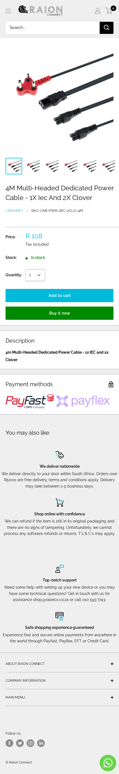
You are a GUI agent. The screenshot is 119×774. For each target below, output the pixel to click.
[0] (108, 10)
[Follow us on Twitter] (20, 743)
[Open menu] (8, 11)
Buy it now (59, 313)
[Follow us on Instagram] (30, 743)
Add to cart (59, 295)
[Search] (106, 28)
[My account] (97, 11)
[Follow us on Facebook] (9, 743)
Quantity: (14, 275)
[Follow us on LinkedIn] (41, 743)
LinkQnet (14, 211)
